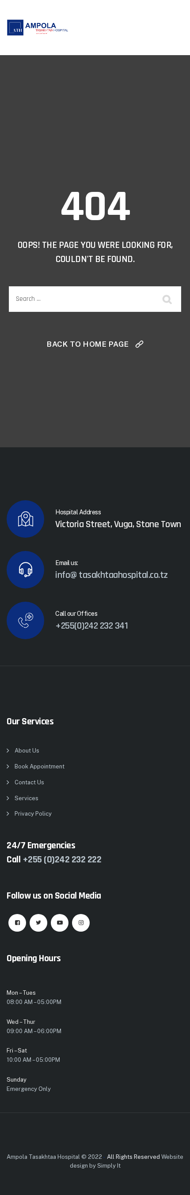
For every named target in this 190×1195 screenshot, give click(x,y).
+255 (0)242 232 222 (62, 860)
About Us (27, 750)
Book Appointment (40, 766)
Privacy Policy (33, 813)
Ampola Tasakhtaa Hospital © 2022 (54, 1157)
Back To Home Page (88, 344)
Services (26, 798)
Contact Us (29, 782)
